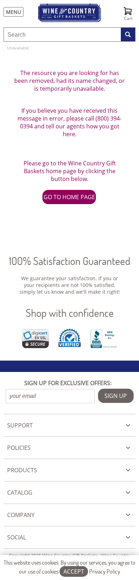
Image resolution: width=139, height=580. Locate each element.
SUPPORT (20, 425)
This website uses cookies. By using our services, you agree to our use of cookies (69, 567)
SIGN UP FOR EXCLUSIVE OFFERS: (68, 383)
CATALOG (19, 492)
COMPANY (21, 515)
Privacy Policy (104, 571)
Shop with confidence (70, 313)
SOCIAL (16, 537)
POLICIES (19, 448)
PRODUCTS (22, 470)
